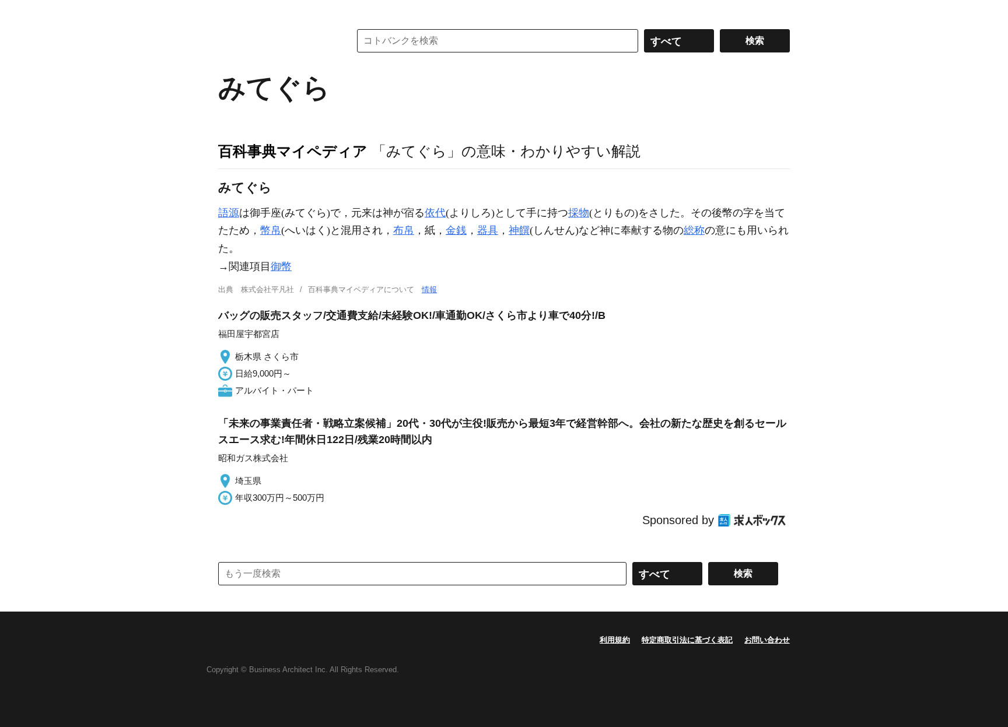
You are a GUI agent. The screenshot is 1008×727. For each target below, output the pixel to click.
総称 (694, 230)
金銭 (456, 230)
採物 (578, 213)
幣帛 (270, 230)
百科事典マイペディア (293, 151)
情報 (429, 289)
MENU (230, 11)
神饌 (519, 230)
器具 (487, 230)
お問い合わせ (767, 639)
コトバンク (276, 40)
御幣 (281, 266)
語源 (228, 213)
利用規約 (615, 639)
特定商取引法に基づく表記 (687, 639)
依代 (435, 213)
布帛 (403, 230)
